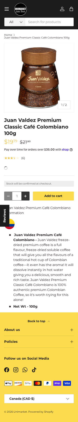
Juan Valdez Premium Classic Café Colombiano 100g (36, 37)
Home (8, 35)
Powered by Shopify (40, 411)
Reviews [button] (4, 215)
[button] (71, 9)
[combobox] (39, 22)
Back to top (37, 321)
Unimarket (20, 411)
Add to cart (53, 196)
